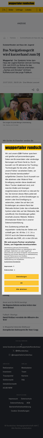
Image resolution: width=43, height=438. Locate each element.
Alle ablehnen (21, 289)
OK (21, 283)
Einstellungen (21, 276)
